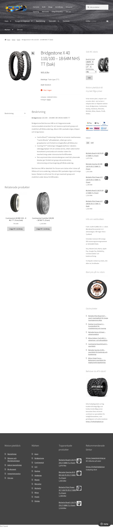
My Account (12, 469)
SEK (88, 143)
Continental (39, 462)
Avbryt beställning (15, 465)
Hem (8, 40)
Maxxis (37, 480)
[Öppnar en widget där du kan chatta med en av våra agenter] (104, 524)
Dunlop (37, 471)
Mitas (37, 492)
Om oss (68, 12)
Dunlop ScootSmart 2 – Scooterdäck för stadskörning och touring (97, 326)
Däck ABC (52, 21)
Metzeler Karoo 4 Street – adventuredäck (96, 333)
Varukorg (36, 12)
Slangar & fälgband (22, 21)
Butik (43, 7)
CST (36, 467)
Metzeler (38, 484)
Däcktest (66, 21)
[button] (33, 53)
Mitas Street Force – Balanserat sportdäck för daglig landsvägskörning (97, 360)
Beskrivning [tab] (9, 113)
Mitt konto (45, 12)
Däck (6, 21)
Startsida (36, 7)
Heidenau (38, 475)
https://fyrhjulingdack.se (94, 422)
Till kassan (69, 7)
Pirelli (37, 497)
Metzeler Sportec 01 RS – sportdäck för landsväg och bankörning (97, 352)
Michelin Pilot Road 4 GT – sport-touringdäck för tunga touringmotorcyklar (98, 318)
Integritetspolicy (57, 12)
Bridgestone (39, 458)
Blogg (50, 7)
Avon (36, 454)
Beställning (59, 7)
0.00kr (91, 21)
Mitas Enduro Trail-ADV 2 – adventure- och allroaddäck (97, 339)
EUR (92, 143)
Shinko (37, 501)
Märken (7, 29)
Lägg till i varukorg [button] (15, 229)
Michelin (38, 488)
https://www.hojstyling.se (95, 458)
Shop (13, 40)
